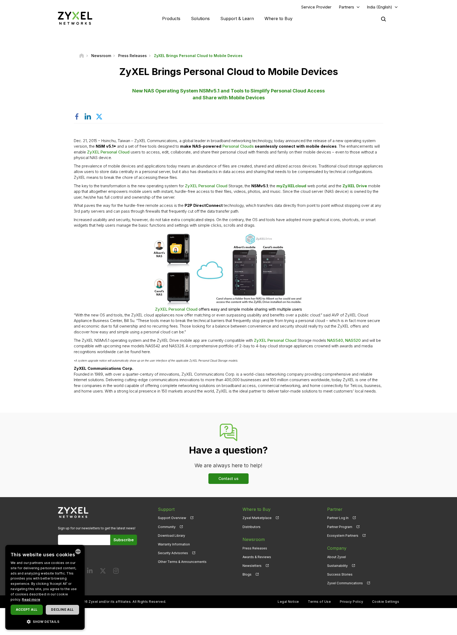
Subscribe (123, 539)
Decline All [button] (62, 609)
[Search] (383, 19)
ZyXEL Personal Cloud (108, 152)
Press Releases (255, 548)
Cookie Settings (385, 602)
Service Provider (316, 7)
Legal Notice (288, 602)
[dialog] (45, 587)
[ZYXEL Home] (75, 18)
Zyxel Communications (345, 583)
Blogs (247, 574)
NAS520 (353, 340)
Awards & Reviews (257, 557)
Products (171, 18)
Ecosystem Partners (342, 536)
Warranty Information (174, 544)
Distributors (252, 527)
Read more (31, 599)
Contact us (228, 478)
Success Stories (340, 574)
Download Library (171, 536)
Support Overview (172, 518)
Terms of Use (319, 602)
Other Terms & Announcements (182, 562)
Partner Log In (338, 518)
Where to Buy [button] (278, 18)
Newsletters (252, 566)
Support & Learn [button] (237, 18)
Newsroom (254, 539)
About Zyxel (336, 557)
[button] (45, 621)
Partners (346, 7)
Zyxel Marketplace (257, 518)
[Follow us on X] (103, 572)
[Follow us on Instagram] (116, 572)
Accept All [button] (26, 609)
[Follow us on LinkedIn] (90, 572)
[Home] (81, 55)
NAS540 (335, 340)
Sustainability (337, 566)
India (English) (379, 7)
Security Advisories (173, 553)
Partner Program (339, 527)
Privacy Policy (351, 602)
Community (167, 527)
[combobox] (78, 551)
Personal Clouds (238, 146)
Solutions (200, 18)
